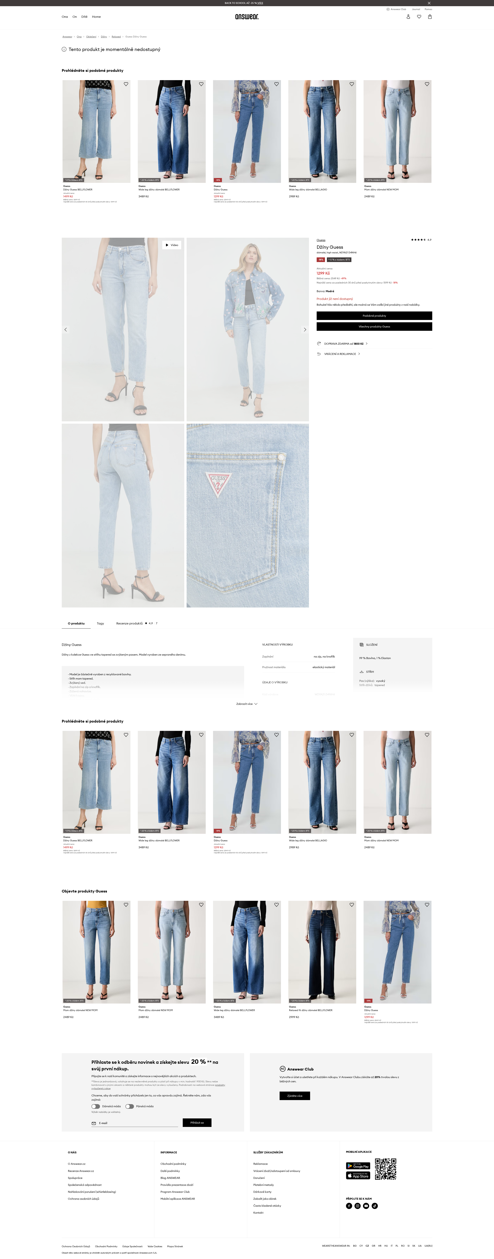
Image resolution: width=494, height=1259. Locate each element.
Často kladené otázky (267, 1205)
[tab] (136, 623)
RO (403, 1246)
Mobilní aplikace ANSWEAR (178, 1198)
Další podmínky (170, 1171)
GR (373, 1246)
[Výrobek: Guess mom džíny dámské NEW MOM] (397, 131)
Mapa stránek (175, 1246)
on (75, 17)
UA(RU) (428, 1246)
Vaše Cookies (155, 1246)
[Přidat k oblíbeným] (126, 84)
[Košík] (430, 16)
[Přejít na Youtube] (366, 1206)
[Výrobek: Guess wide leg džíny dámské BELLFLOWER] (172, 131)
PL (397, 1246)
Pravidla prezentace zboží (177, 1185)
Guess (321, 240)
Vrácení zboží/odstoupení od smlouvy (276, 1171)
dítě (84, 17)
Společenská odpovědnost (85, 1185)
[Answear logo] (247, 16)
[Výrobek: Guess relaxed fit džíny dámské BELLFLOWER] (322, 952)
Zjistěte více (294, 1096)
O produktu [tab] (76, 623)
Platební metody (263, 1185)
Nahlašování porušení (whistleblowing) (92, 1192)
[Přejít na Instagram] (357, 1206)
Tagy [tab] (100, 623)
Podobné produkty (374, 315)
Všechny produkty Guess (374, 326)
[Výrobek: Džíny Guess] (247, 131)
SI (408, 1246)
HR (379, 1246)
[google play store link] (358, 1165)
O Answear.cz (76, 1164)
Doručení (259, 1178)
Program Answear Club (175, 1192)
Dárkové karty (262, 1192)
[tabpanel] (247, 668)
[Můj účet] (408, 16)
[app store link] (358, 1174)
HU (386, 1246)
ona (65, 17)
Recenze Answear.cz (81, 1171)
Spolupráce (75, 1178)
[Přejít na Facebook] (349, 1206)
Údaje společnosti (132, 1246)
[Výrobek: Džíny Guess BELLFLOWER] (96, 131)
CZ (367, 1246)
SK (413, 1246)
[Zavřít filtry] (429, 3)
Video (174, 245)
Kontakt (258, 1212)
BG (355, 1246)
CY (361, 1246)
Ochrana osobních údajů (83, 1198)
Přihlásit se (197, 1122)
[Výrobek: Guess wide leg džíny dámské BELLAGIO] (322, 131)
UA (420, 1246)
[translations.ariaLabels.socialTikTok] (374, 1206)
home (96, 17)
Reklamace (260, 1164)
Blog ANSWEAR (170, 1178)
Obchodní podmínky (173, 1164)
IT (392, 1246)
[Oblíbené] (419, 16)
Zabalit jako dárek (265, 1198)
